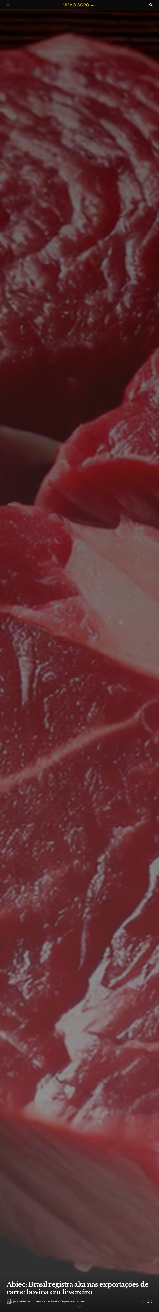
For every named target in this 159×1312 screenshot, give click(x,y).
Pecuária (55, 1301)
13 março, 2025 (39, 1301)
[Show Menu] (8, 4)
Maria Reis (21, 1301)
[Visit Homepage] (79, 5)
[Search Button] (150, 4)
